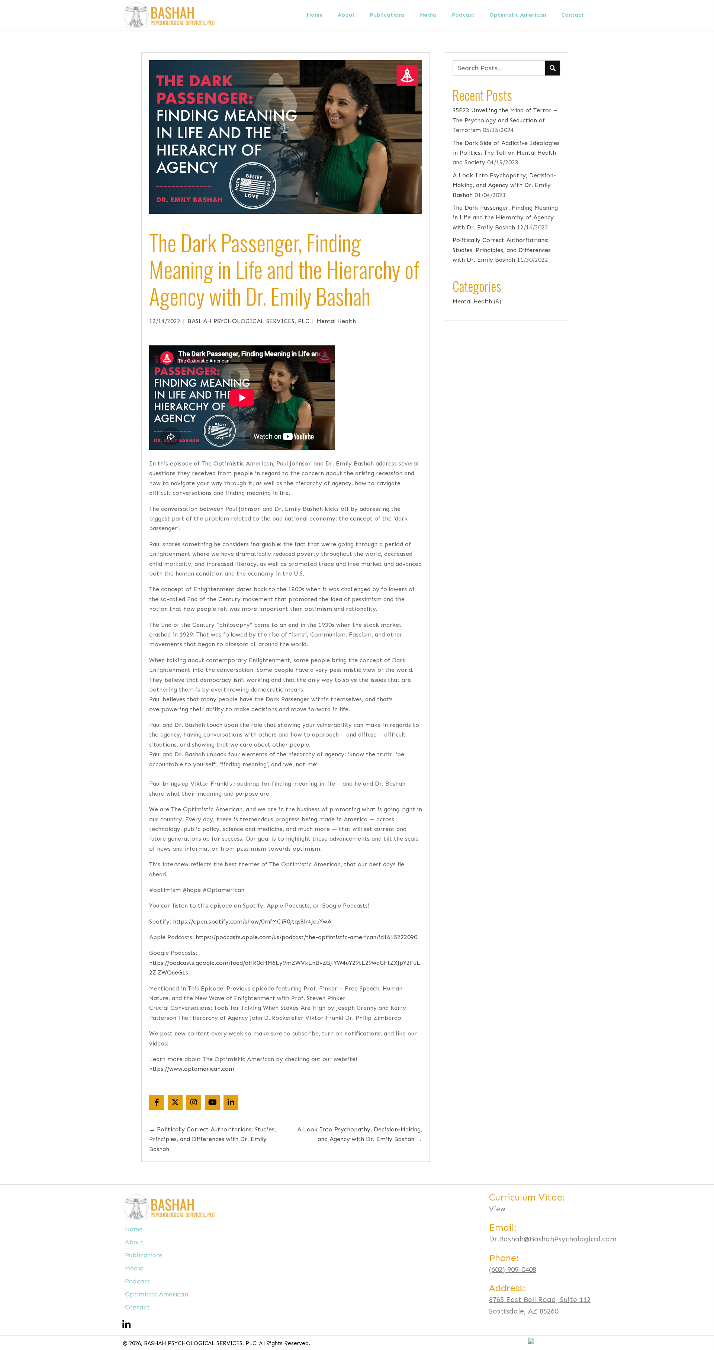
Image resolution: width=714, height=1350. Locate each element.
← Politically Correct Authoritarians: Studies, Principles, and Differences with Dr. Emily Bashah (212, 1139)
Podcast (137, 1281)
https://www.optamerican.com (191, 1068)
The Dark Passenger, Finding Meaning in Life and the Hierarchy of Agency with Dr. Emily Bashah (505, 217)
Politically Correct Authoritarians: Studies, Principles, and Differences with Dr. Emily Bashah (502, 249)
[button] (156, 1102)
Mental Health (336, 321)
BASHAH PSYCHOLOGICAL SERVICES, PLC (248, 321)
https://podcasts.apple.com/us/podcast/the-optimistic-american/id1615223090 (306, 937)
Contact (137, 1307)
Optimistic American (156, 1294)
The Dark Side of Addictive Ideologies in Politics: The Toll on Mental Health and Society (506, 152)
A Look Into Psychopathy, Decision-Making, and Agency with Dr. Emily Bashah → (359, 1134)
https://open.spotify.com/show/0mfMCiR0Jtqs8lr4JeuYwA (252, 921)
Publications (144, 1255)
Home (134, 1229)
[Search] (552, 68)
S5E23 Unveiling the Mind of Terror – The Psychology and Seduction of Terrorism (505, 120)
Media (134, 1268)
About (134, 1242)
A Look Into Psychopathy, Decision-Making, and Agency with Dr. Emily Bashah (504, 185)
